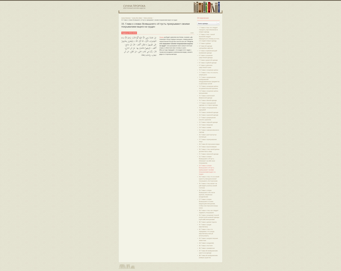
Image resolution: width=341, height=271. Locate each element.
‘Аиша (161, 37)
